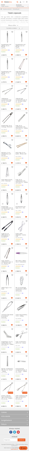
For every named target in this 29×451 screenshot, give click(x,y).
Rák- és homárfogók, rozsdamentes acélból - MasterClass (21, 289)
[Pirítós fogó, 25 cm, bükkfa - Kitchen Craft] (22, 145)
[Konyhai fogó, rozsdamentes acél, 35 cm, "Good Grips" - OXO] (7, 199)
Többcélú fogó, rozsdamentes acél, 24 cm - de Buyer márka (21, 100)
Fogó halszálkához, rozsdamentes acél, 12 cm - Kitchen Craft (21, 73)
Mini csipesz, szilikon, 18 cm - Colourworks (21, 261)
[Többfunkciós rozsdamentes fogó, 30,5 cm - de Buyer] (7, 91)
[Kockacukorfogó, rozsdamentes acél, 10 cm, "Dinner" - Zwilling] (22, 361)
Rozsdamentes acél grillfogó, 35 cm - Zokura (6, 73)
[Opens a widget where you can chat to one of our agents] (23, 448)
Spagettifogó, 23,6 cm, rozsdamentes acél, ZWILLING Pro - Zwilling (7, 343)
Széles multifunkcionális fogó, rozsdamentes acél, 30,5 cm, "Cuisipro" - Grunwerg (21, 397)
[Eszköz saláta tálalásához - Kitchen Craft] (22, 226)
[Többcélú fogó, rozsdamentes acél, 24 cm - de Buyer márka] (22, 91)
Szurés (3, 5)
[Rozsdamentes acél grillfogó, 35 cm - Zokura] (7, 64)
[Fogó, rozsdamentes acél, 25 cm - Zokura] (22, 334)
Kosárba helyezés (11, 55)
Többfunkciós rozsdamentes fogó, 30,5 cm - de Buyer (6, 100)
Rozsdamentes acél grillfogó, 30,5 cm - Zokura (20, 46)
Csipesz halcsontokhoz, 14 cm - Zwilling (21, 315)
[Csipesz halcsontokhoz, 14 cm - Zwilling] (22, 307)
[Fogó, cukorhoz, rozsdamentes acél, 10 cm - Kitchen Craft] (7, 253)
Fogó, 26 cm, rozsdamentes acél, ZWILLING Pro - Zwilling (22, 127)
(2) (8, 158)
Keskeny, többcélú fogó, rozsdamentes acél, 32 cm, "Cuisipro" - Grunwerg (7, 397)
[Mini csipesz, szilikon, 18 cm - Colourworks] (22, 253)
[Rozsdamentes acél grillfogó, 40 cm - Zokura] (7, 37)
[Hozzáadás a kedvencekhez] (12, 32)
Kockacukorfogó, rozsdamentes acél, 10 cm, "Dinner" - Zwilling (21, 370)
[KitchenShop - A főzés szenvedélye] (8, 2)
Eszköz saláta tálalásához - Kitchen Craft (21, 235)
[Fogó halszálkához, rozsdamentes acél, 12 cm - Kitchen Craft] (22, 64)
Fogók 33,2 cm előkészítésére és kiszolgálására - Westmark (5, 235)
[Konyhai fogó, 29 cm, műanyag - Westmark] (7, 118)
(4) (22, 239)
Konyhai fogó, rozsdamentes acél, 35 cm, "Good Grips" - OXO (7, 208)
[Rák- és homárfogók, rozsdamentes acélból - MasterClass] (22, 280)
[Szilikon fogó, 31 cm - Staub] (7, 280)
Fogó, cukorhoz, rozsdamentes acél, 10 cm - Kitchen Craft (7, 262)
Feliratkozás (21, 439)
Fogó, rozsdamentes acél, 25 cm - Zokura (21, 342)
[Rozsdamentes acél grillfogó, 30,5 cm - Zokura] (22, 37)
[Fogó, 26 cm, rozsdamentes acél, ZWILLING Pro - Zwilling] (22, 118)
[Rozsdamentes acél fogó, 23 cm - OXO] (22, 199)
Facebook (10, 432)
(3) (22, 131)
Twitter (14, 432)
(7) (8, 131)
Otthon (1, 9)
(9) (22, 77)
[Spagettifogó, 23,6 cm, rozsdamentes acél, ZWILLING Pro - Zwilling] (7, 334)
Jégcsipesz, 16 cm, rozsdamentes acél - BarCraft (6, 154)
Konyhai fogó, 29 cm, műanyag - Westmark (6, 126)
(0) (22, 293)
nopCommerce (14, 449)
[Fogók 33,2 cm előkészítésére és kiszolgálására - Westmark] (7, 226)
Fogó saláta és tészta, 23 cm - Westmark (6, 180)
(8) (8, 104)
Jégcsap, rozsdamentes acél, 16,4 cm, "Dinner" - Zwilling (7, 370)
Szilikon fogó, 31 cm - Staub (6, 288)
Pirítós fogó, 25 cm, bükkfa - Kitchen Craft (21, 153)
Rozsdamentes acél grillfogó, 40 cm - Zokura (6, 46)
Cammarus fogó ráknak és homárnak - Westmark (7, 316)
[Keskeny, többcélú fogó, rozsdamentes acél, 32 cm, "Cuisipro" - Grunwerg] (7, 388)
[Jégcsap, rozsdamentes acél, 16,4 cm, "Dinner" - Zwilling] (7, 361)
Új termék (10, 392)
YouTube (18, 432)
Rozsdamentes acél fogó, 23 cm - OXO (20, 207)
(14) (8, 50)
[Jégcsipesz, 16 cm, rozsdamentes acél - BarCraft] (7, 145)
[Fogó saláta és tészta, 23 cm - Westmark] (7, 172)
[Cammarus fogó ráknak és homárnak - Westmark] (7, 307)
